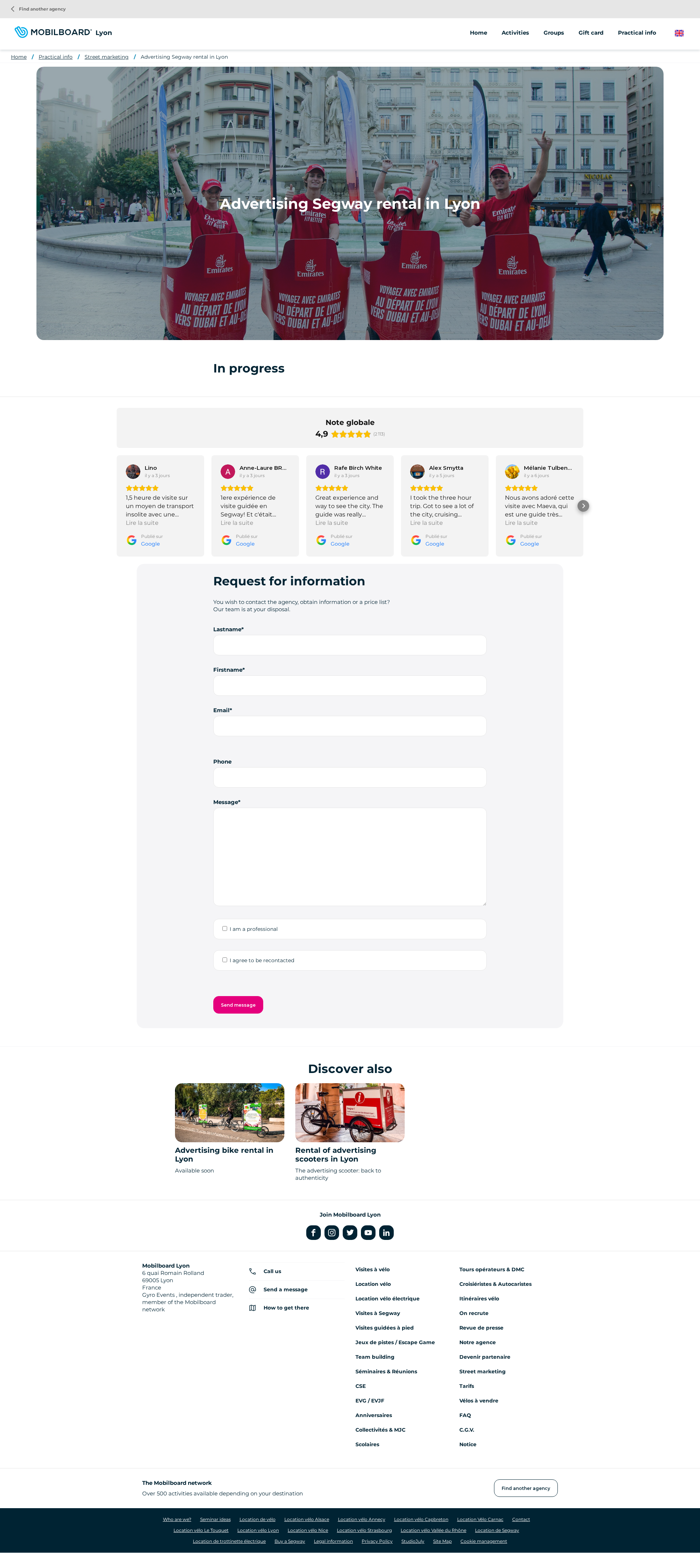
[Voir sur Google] (133, 471)
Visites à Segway (377, 1313)
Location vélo (373, 1284)
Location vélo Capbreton (421, 1519)
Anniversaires (373, 1415)
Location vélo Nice (308, 1530)
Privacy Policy (377, 1541)
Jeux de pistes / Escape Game (395, 1342)
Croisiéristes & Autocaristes (495, 1284)
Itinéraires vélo (479, 1298)
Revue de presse (481, 1327)
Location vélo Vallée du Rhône (433, 1530)
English (685, 33)
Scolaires (367, 1444)
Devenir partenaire (484, 1357)
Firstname (227, 669)
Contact (521, 1519)
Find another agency (38, 8)
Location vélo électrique (387, 1298)
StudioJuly (412, 1541)
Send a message (286, 1289)
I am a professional (254, 929)
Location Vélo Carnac (480, 1519)
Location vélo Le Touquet (201, 1530)
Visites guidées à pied (384, 1327)
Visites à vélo (372, 1269)
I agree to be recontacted (262, 960)
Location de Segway (497, 1530)
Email (221, 710)
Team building (374, 1357)
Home (478, 32)
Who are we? (177, 1519)
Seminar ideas (215, 1519)
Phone (222, 761)
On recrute (474, 1313)
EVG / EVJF (369, 1400)
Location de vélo (258, 1519)
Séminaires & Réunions (386, 1371)
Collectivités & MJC (380, 1430)
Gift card (591, 32)
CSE (360, 1386)
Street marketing (107, 57)
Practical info (56, 57)
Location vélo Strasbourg (364, 1530)
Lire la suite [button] (142, 522)
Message (225, 802)
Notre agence (477, 1342)
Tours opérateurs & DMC (491, 1269)
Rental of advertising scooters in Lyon (335, 1154)
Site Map (442, 1541)
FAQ (465, 1415)
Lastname (227, 629)
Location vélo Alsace (306, 1519)
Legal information (333, 1541)
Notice (468, 1444)
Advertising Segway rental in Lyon (184, 57)
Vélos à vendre (478, 1400)
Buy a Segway (290, 1541)
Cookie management (483, 1541)
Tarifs (466, 1386)
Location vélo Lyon (258, 1530)
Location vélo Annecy (361, 1519)
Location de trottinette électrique (229, 1541)
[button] (116, 506)
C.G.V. (466, 1430)
